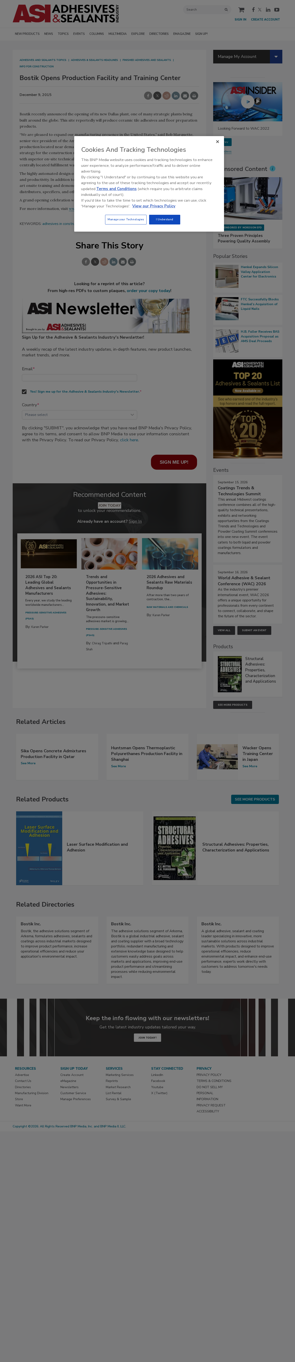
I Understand (164, 219)
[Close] (217, 142)
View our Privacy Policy (153, 206)
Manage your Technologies (126, 219)
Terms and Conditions (116, 188)
